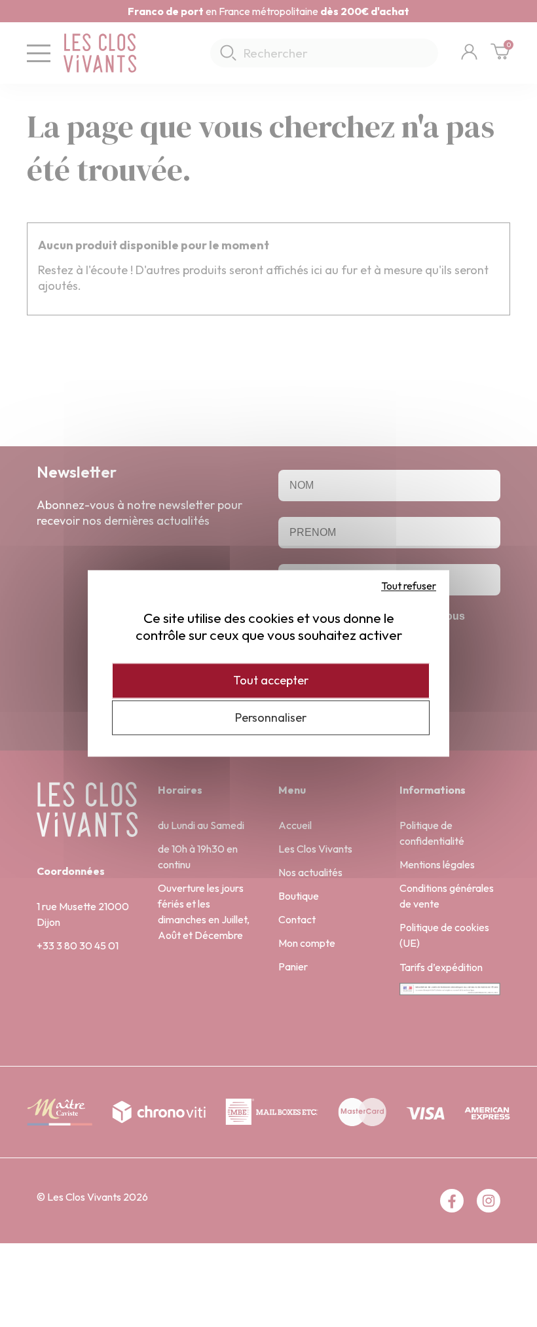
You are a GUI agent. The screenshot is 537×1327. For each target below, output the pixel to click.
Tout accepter (270, 680)
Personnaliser (270, 717)
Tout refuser (408, 585)
